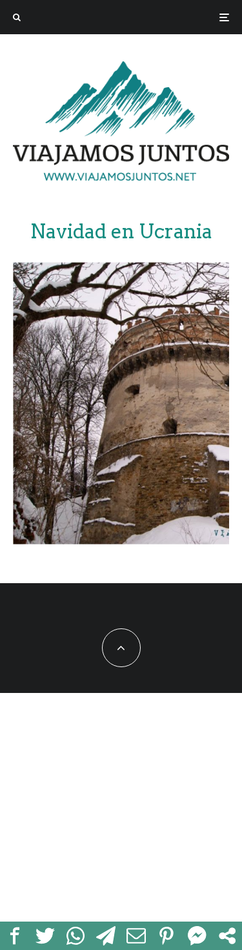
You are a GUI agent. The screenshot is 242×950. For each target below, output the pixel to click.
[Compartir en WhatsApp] (76, 936)
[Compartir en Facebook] (15, 936)
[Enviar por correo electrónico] (136, 936)
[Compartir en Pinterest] (166, 936)
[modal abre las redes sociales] (227, 936)
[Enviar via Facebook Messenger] (196, 936)
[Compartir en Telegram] (106, 936)
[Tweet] (45, 936)
